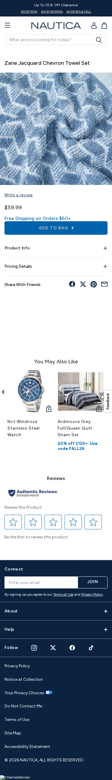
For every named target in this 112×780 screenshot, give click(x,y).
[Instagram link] (34, 648)
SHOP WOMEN (52, 11)
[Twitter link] (53, 647)
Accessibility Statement (27, 746)
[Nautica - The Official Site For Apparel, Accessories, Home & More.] (56, 25)
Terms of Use (63, 594)
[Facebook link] (72, 647)
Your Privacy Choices (24, 693)
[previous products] (5, 392)
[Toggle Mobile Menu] (7, 25)
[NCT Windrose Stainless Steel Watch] (31, 391)
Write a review (18, 195)
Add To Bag (54, 228)
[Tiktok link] (91, 647)
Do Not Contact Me (23, 706)
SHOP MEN (29, 11)
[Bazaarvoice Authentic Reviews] (33, 494)
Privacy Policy (92, 594)
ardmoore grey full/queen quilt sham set (75, 428)
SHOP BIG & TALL (78, 11)
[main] (56, 301)
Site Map (12, 733)
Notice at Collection (23, 679)
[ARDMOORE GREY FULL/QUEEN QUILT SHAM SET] (81, 391)
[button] (13, 522)
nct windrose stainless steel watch (23, 428)
